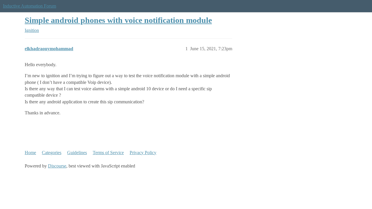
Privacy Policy (143, 152)
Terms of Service (108, 152)
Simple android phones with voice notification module (118, 20)
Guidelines (77, 152)
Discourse (57, 165)
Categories (51, 152)
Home (30, 152)
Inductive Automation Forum (29, 5)
